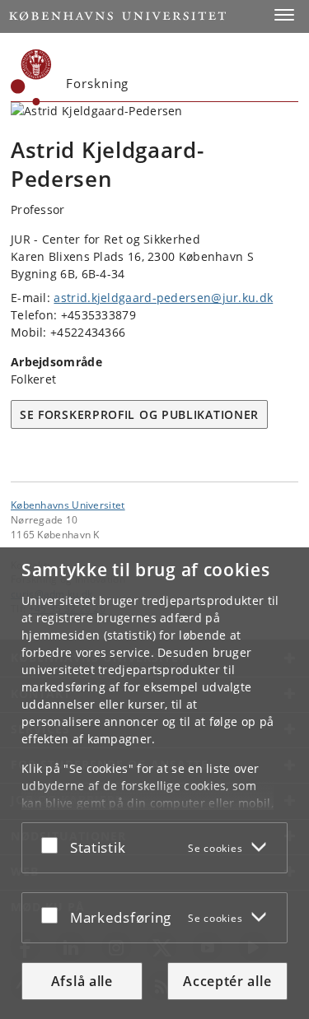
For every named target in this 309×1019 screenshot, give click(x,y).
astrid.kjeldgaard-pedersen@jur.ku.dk (163, 297)
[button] (284, 15)
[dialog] (154, 783)
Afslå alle (82, 981)
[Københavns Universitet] (31, 77)
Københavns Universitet (68, 504)
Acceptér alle (227, 981)
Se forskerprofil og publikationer (139, 414)
